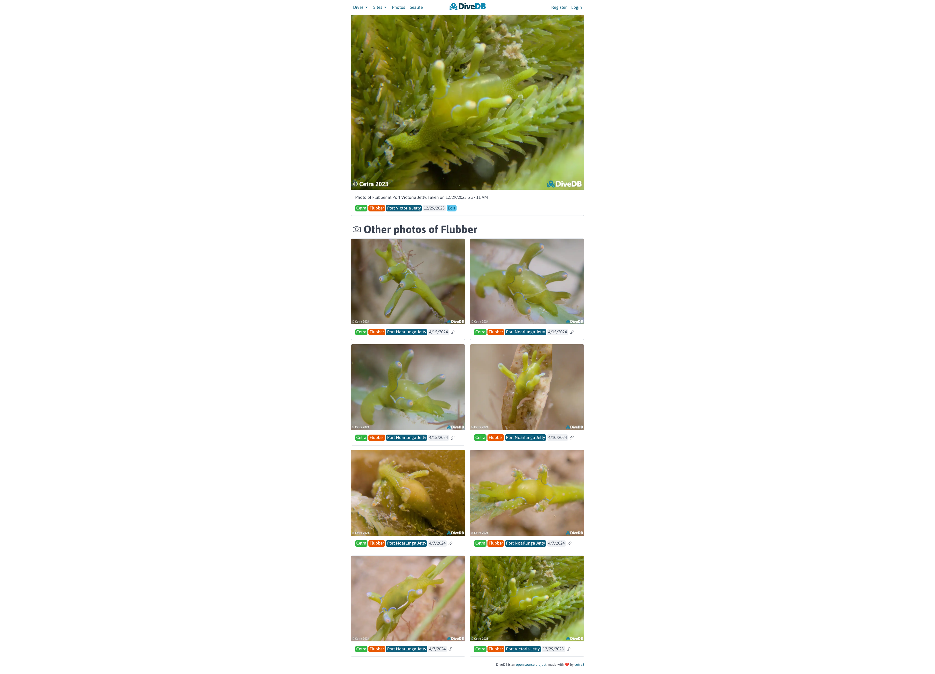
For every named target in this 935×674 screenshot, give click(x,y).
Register (559, 7)
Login (576, 7)
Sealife (416, 7)
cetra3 (579, 664)
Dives (358, 7)
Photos (398, 7)
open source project (531, 664)
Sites (378, 7)
